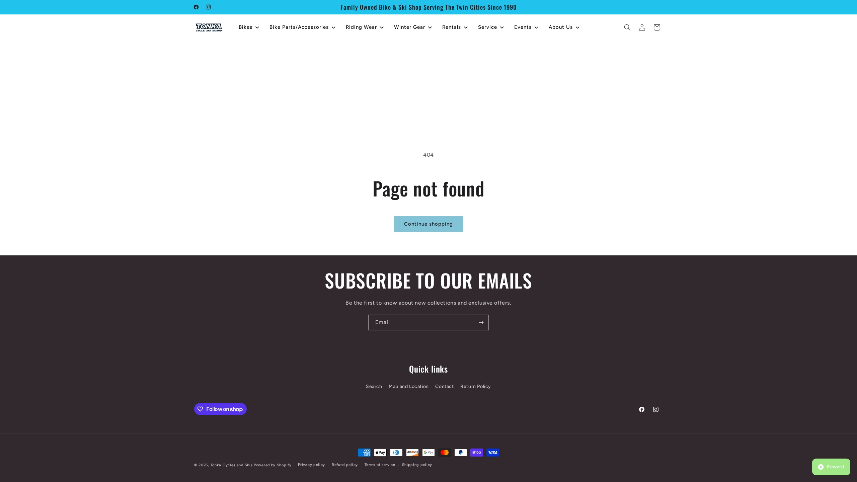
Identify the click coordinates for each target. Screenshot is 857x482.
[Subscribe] (481, 322)
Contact (444, 386)
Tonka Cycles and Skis (232, 465)
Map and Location (409, 386)
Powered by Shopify (273, 465)
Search (374, 386)
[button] (627, 27)
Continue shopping (428, 224)
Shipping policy (417, 465)
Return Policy (475, 386)
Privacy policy (311, 465)
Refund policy (345, 465)
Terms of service (380, 465)
